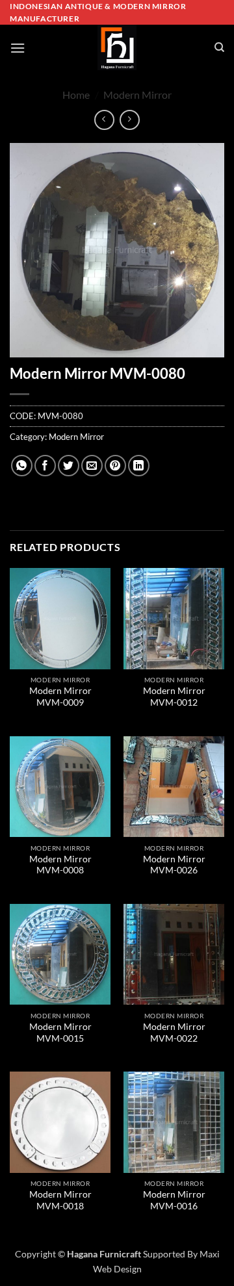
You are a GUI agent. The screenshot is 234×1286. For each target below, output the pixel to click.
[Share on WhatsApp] (21, 465)
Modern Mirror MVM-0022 (174, 1033)
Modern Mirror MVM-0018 (60, 1200)
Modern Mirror (137, 94)
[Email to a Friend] (92, 465)
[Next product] (104, 120)
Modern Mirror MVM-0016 (174, 1200)
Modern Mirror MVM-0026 (174, 865)
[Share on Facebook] (45, 465)
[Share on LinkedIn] (139, 465)
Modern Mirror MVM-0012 (174, 697)
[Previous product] (130, 120)
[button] (17, 48)
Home (76, 94)
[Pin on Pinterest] (115, 465)
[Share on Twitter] (68, 465)
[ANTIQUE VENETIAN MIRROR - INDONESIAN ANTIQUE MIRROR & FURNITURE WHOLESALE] (117, 47)
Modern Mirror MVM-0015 (60, 1033)
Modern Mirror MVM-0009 (60, 697)
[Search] (219, 47)
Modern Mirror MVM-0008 (60, 865)
